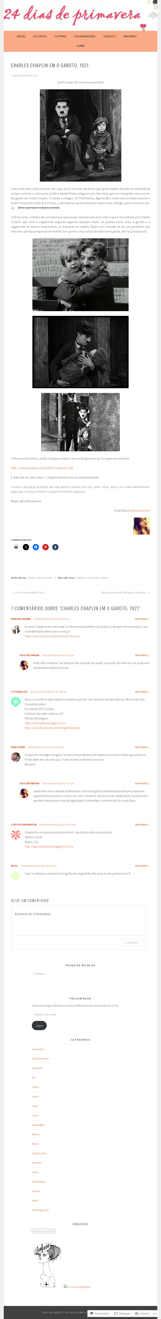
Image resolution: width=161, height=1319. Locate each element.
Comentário (131, 942)
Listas (35, 1106)
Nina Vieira (18, 747)
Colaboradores (84, 36)
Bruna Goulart (141, 510)
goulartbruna (29, 655)
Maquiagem (38, 1125)
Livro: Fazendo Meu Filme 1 (29, 592)
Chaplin (80, 577)
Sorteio (36, 1191)
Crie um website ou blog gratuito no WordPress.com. (80, 1312)
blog (14, 866)
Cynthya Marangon (24, 824)
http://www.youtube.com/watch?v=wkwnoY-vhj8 (42, 468)
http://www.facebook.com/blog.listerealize (53, 728)
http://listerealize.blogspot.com (45, 723)
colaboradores (93, 577)
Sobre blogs (38, 1181)
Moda (35, 1143)
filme (106, 577)
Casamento (38, 1049)
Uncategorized (40, 1210)
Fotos (35, 1096)
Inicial (21, 36)
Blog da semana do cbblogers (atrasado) (124, 592)
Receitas (36, 1162)
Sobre (81, 46)
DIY (34, 1077)
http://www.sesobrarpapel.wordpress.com (52, 636)
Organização (39, 1153)
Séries (35, 1172)
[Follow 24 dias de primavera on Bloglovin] (47, 1287)
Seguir (39, 1025)
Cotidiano (37, 1068)
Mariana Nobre (21, 619)
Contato (109, 36)
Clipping (60, 36)
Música (36, 1134)
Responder (141, 619)
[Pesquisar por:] (80, 973)
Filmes (48, 577)
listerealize (19, 691)
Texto (35, 1200)
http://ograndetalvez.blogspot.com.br (49, 846)
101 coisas (40, 36)
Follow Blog (80, 998)
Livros (35, 1115)
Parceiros (130, 36)
